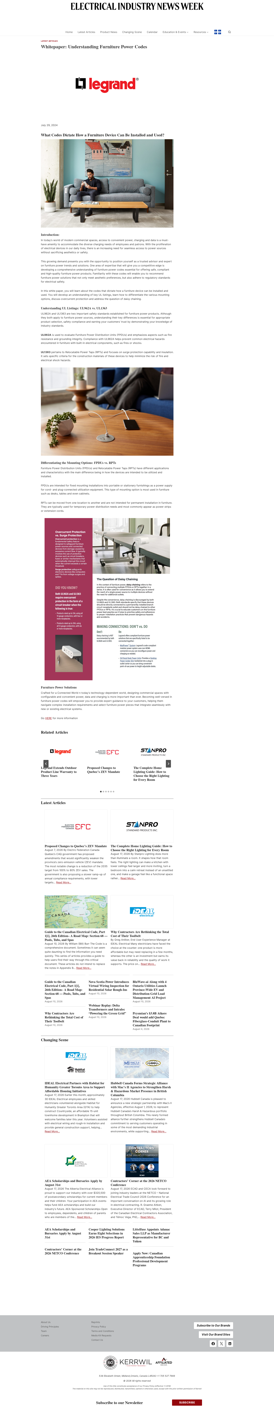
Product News (108, 32)
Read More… (63, 882)
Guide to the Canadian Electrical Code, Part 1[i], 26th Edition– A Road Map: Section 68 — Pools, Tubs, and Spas (76, 936)
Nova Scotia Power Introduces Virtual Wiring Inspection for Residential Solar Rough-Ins (109, 986)
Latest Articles (86, 32)
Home (69, 32)
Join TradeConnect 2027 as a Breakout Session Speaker (108, 1251)
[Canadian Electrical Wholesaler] (51, 32)
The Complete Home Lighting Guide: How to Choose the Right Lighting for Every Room (151, 773)
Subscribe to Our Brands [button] (213, 1325)
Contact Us (97, 1340)
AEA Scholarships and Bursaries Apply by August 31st (73, 1183)
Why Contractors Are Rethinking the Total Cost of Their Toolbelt (140, 934)
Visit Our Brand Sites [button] (216, 1334)
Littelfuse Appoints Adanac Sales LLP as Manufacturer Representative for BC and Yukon (151, 1235)
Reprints (95, 1322)
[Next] (168, 764)
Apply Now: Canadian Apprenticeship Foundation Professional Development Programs (151, 1259)
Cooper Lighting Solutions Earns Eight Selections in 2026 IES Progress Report (107, 1233)
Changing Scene (132, 32)
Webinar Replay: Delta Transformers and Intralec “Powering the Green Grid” (107, 1009)
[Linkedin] (229, 1343)
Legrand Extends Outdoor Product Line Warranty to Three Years (59, 771)
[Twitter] (221, 1343)
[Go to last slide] (46, 764)
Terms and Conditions (102, 1331)
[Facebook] (213, 1343)
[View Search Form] (229, 32)
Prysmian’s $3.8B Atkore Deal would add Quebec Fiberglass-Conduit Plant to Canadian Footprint (152, 1019)
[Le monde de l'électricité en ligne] (217, 32)
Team (44, 1331)
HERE (48, 718)
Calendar (152, 32)
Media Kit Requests (101, 1335)
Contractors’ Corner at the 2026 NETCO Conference (138, 1183)
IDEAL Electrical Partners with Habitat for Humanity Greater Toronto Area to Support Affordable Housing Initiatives (75, 1087)
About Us (45, 1322)
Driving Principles (50, 1326)
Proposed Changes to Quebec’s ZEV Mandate (103, 769)
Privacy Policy (98, 1326)
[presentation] (61, 751)
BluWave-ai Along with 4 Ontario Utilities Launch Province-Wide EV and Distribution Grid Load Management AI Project (149, 990)
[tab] (101, 791)
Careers (45, 1335)
